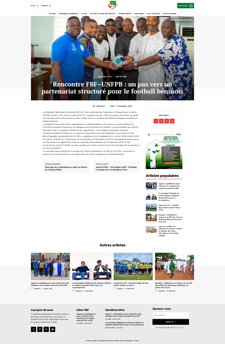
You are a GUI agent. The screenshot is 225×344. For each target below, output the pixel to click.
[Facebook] (156, 121)
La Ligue (80, 323)
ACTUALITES (105, 77)
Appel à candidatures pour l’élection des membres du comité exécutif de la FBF (169, 185)
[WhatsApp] (172, 121)
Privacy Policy (179, 327)
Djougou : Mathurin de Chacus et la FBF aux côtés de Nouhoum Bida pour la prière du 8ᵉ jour (170, 218)
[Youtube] (52, 329)
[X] (161, 121)
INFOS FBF (121, 77)
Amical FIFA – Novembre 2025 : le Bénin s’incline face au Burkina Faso (116, 168)
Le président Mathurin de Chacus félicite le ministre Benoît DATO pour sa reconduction (169, 196)
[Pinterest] (166, 121)
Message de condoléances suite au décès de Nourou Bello (66, 168)
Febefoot (101, 106)
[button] (46, 5)
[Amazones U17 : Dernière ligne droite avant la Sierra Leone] (151, 207)
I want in (169, 322)
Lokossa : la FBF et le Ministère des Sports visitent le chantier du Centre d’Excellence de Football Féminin (170, 231)
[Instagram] (39, 329)
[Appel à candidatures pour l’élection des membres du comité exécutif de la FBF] (151, 186)
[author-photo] (32, 288)
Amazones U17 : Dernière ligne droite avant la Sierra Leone (169, 207)
